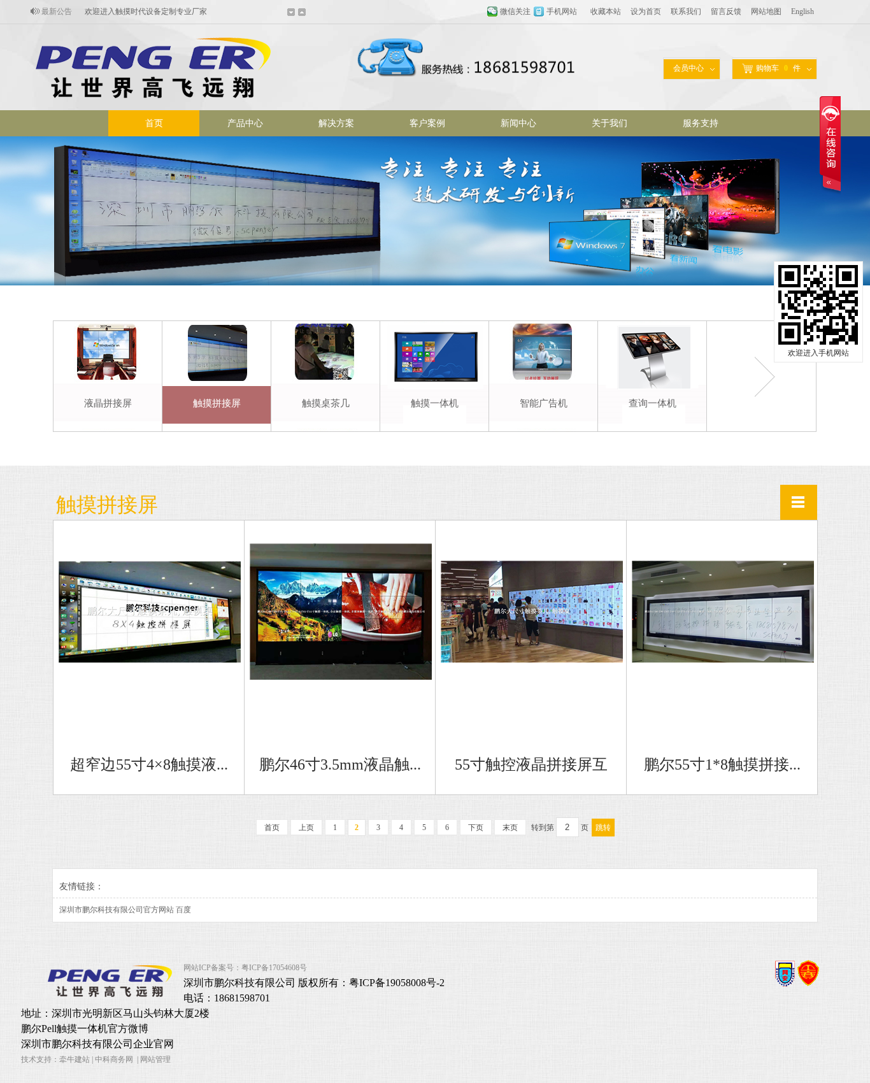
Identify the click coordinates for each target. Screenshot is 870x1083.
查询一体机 (652, 403)
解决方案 (336, 123)
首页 (154, 123)
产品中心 (245, 123)
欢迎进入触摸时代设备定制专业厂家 (146, 11)
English (802, 11)
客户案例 (427, 123)
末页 (510, 827)
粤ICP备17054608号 (274, 967)
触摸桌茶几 (326, 403)
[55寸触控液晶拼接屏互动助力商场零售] (532, 660)
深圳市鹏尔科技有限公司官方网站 (116, 909)
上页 (306, 827)
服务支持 (700, 123)
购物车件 (778, 68)
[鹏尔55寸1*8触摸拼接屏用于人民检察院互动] (723, 660)
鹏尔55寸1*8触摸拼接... (722, 764)
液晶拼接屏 (108, 403)
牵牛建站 (74, 1059)
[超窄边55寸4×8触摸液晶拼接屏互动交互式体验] (150, 660)
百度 (183, 909)
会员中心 (688, 68)
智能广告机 (543, 403)
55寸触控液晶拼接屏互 (531, 764)
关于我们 (609, 123)
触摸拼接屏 (217, 403)
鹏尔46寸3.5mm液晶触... (340, 764)
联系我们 (686, 11)
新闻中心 (518, 123)
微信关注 (515, 11)
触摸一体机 (435, 403)
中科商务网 (114, 1059)
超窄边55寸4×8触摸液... (149, 764)
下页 (475, 827)
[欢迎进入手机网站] (818, 342)
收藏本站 (605, 11)
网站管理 (155, 1059)
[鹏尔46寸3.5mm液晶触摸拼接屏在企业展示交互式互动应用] (341, 677)
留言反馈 (726, 11)
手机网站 (561, 11)
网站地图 (766, 11)
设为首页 (646, 11)
